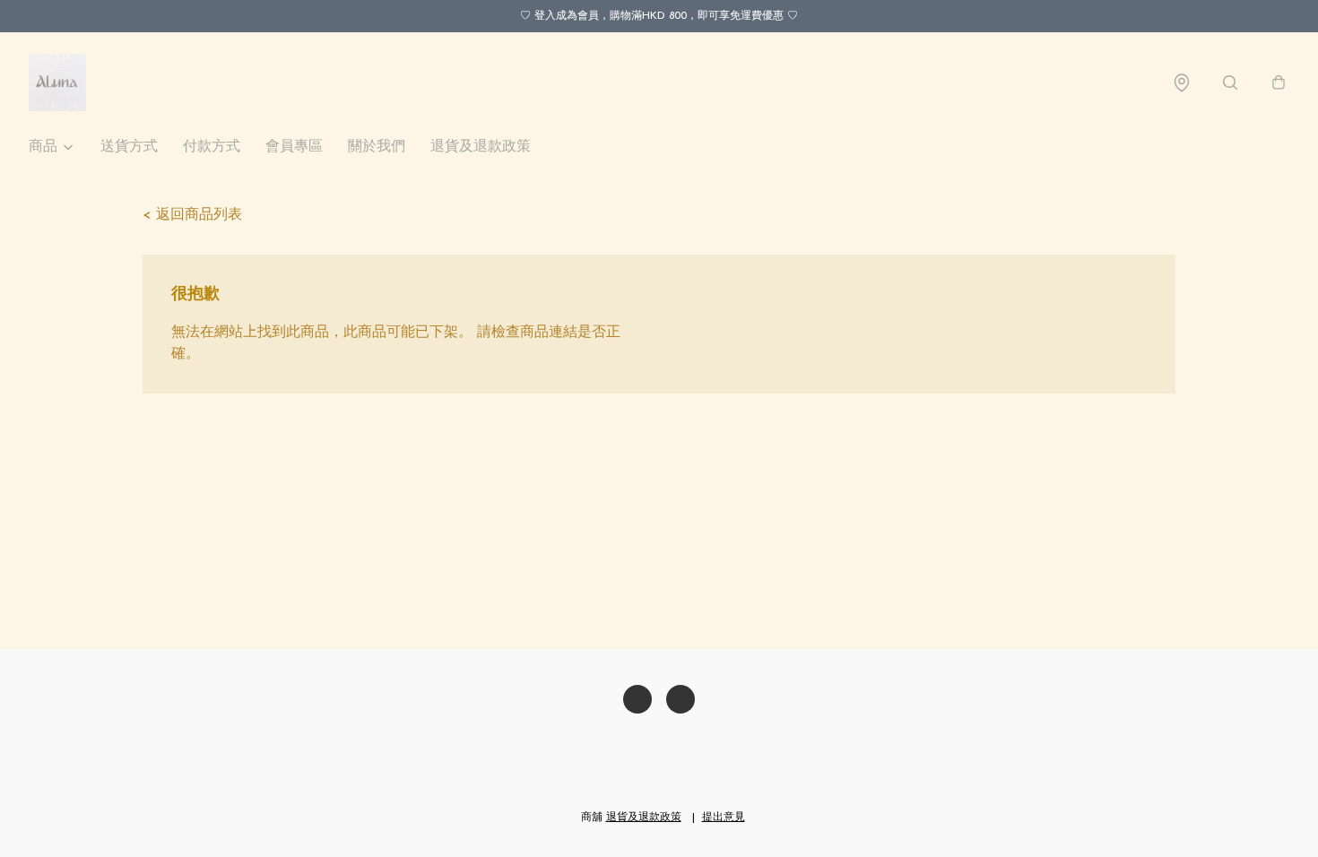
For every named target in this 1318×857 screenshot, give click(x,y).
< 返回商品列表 (192, 215)
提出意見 (723, 817)
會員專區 (294, 147)
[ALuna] (57, 82)
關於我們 (376, 147)
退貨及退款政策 (480, 147)
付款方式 (211, 147)
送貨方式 (129, 147)
